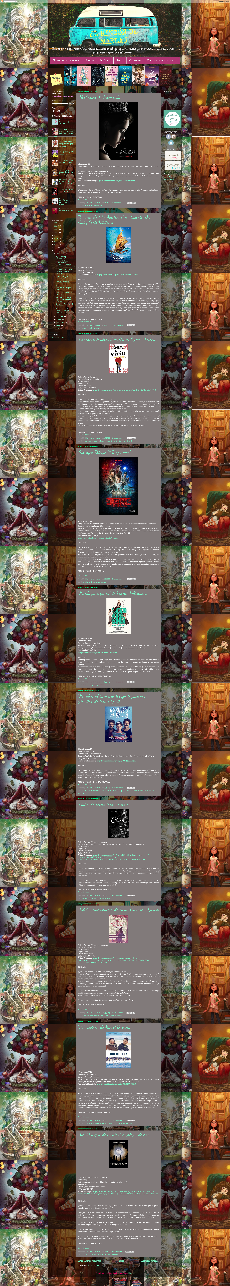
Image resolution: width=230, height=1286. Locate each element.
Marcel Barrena (119, 1123)
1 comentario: (117, 1251)
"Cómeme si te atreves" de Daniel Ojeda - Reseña (117, 339)
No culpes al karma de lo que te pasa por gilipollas (120, 791)
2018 (56, 244)
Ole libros (97, 898)
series (91, 206)
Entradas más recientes (89, 1260)
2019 (56, 241)
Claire (85, 898)
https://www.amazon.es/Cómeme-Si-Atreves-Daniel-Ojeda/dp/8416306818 (124, 390)
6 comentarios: (118, 682)
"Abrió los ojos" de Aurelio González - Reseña (113, 1134)
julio (58, 329)
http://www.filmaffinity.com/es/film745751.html (98, 538)
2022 (56, 232)
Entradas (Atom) (94, 1265)
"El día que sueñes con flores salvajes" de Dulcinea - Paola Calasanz (66, 144)
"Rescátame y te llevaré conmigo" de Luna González (66, 181)
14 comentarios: (118, 203)
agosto (58, 325)
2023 (56, 229)
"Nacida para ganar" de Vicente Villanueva (112, 593)
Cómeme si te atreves (91, 441)
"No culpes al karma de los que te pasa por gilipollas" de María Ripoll (111, 698)
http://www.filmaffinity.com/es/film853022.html (116, 761)
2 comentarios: (117, 1120)
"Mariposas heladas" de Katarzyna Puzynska (63, 201)
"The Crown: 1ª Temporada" (100, 97)
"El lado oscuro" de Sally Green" (66, 190)
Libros (90, 60)
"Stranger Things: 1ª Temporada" (104, 452)
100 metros (87, 1123)
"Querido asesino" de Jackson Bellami (66, 210)
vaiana (98, 328)
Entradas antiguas (150, 1260)
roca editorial (127, 441)
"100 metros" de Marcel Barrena (104, 1027)
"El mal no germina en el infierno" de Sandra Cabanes (66, 153)
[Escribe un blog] (129, 203)
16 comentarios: (118, 438)
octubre (59, 319)
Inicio (121, 1260)
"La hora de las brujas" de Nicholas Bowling (66, 172)
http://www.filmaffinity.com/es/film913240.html (116, 1084)
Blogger (131, 1273)
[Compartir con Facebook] (133, 203)
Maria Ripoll (97, 791)
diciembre (60, 253)
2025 (56, 223)
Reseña (118, 441)
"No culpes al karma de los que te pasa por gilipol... (64, 288)
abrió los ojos (88, 1254)
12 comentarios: (118, 579)
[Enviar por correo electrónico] (128, 203)
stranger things (100, 582)
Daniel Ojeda (105, 441)
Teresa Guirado (117, 1016)
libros (113, 441)
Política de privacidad (160, 60)
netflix (85, 206)
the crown (98, 206)
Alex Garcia (87, 791)
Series (120, 60)
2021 (56, 235)
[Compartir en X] (131, 203)
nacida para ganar (89, 685)
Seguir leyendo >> (84, 199)
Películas (105, 60)
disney (85, 328)
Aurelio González (100, 1254)
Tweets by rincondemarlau (169, 178)
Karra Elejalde (107, 1123)
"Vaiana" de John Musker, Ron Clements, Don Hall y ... (64, 264)
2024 (56, 226)
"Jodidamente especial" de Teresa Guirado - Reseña (118, 909)
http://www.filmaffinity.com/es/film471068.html (97, 652)
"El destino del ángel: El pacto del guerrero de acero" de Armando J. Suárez (62, 133)
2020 (56, 238)
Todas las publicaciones (66, 60)
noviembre (60, 316)
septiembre (60, 322)
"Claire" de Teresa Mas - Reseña (103, 804)
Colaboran (135, 60)
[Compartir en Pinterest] (135, 203)
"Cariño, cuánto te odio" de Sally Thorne (66, 121)
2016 (56, 251)
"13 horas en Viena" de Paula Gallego (66, 162)
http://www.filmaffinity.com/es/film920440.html (116, 181)
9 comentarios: (118, 325)
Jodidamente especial (91, 1016)
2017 (56, 248)
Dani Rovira (96, 1123)
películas (92, 328)
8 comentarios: (117, 895)
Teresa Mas (106, 898)
